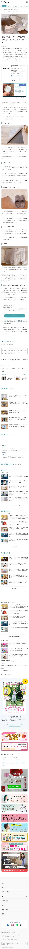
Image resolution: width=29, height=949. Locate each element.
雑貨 (3, 371)
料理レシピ (5, 909)
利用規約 (16, 930)
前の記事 (4, 374)
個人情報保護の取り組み (12, 939)
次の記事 (25, 374)
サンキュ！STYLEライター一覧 (7, 936)
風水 (17, 760)
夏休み (23, 762)
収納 (4, 6)
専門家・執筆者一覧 (15, 935)
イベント (17, 762)
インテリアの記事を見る (14, 636)
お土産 (3, 765)
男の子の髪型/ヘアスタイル (8, 760)
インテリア (14, 9)
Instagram (14, 315)
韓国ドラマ (22, 760)
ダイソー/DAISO (13, 757)
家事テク (4, 887)
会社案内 (3, 939)
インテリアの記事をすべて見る (14, 505)
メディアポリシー (22, 930)
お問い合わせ (4, 930)
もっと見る (14, 547)
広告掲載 (11, 930)
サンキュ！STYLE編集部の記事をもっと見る (14, 359)
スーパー (21, 6)
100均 (16, 6)
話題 (3, 914)
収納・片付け (8, 9)
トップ (2, 9)
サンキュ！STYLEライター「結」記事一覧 (11, 320)
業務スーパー (4, 762)
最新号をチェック (14, 725)
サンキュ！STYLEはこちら (17, 76)
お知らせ (13, 932)
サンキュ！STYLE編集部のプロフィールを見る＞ (18, 79)
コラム (18, 368)
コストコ (11, 762)
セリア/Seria (4, 757)
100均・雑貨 (5, 901)
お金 (3, 883)
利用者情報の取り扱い (5, 932)
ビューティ (10, 6)
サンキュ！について (5, 935)
